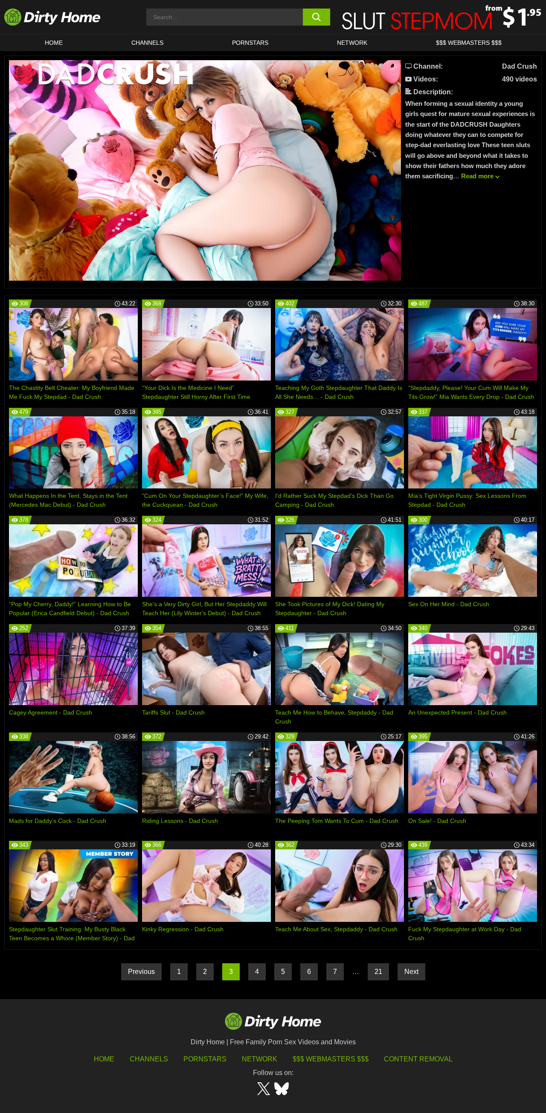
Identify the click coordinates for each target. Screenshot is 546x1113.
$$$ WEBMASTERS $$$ (469, 42)
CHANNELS (147, 42)
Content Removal (418, 1059)
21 (378, 971)
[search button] (317, 17)
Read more (477, 176)
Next (411, 971)
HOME (54, 42)
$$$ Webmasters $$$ (331, 1059)
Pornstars (250, 42)
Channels (149, 1059)
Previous (141, 971)
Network (352, 42)
